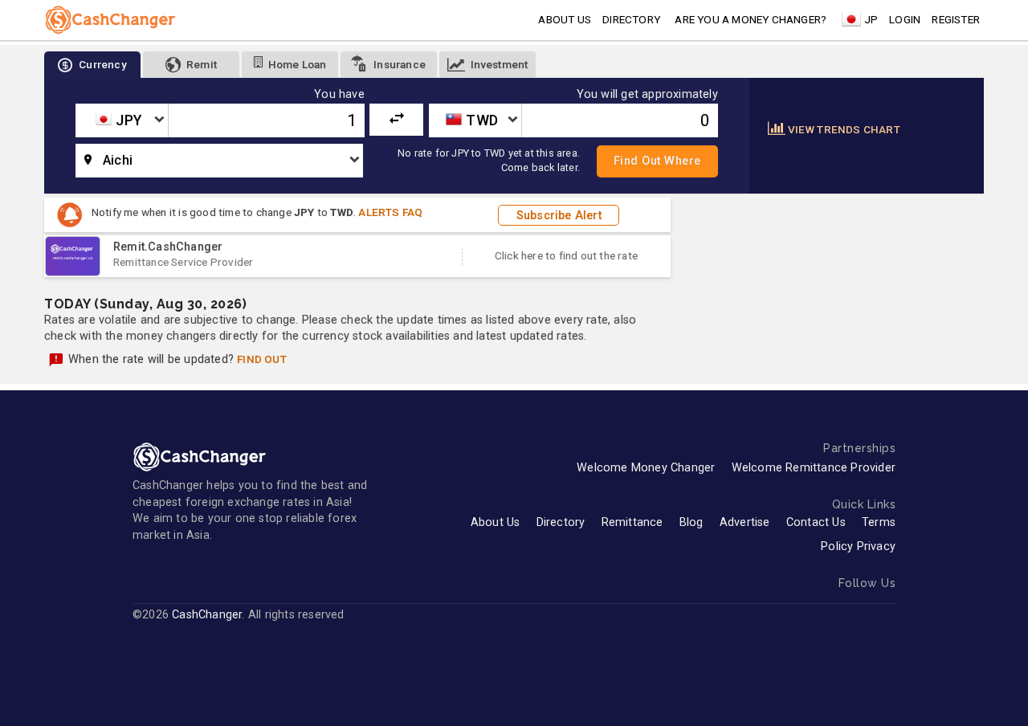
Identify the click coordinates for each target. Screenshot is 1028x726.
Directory (631, 19)
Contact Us (816, 522)
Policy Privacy (858, 546)
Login (904, 19)
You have (339, 94)
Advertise (745, 522)
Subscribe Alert (559, 215)
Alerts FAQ (390, 212)
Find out (262, 359)
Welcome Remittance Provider (813, 468)
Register (956, 19)
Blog (691, 522)
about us (564, 19)
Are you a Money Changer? (750, 19)
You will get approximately (647, 94)
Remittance (632, 522)
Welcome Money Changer (646, 468)
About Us (495, 522)
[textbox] (121, 120)
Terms (878, 522)
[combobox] (121, 120)
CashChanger (207, 615)
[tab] (92, 64)
